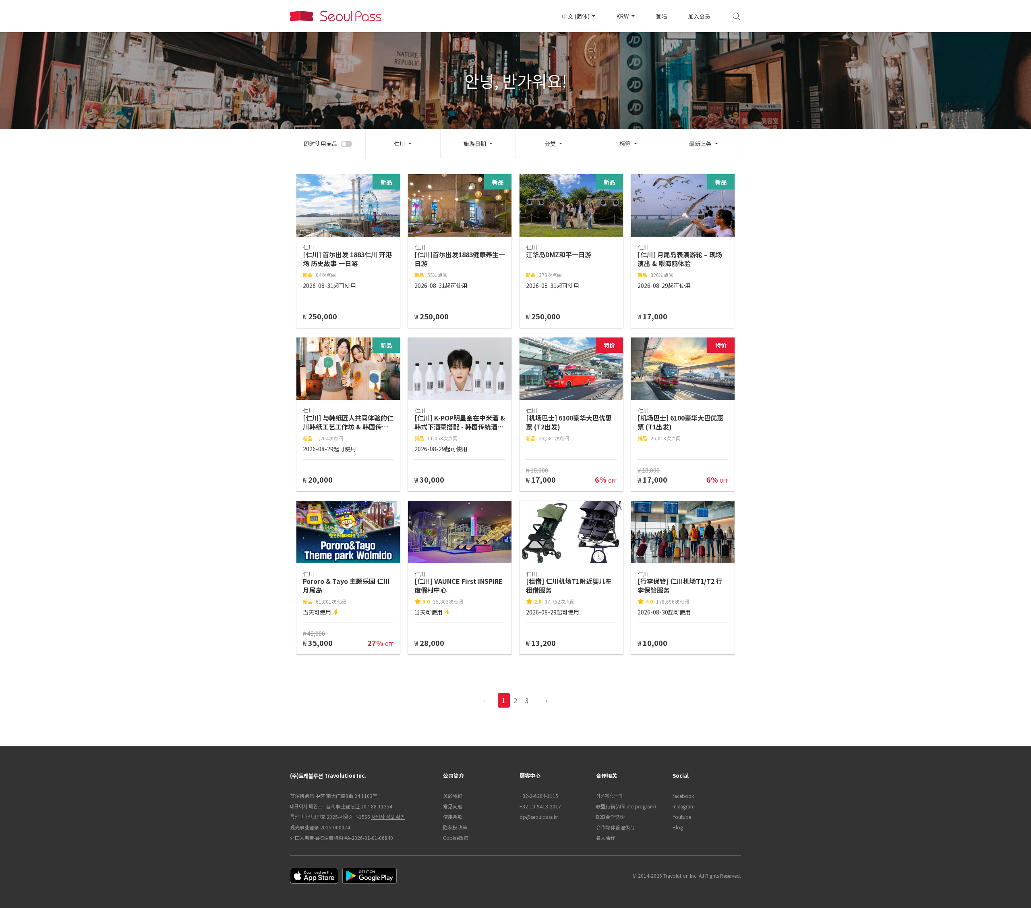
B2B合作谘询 (610, 816)
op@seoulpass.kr (539, 816)
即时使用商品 (320, 144)
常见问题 (452, 806)
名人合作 (605, 837)
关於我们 (452, 795)
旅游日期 (475, 144)
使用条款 (452, 816)
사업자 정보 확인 (388, 816)
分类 (550, 144)
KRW (623, 16)
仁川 (399, 144)
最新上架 (700, 144)
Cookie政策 (455, 837)
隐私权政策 (455, 827)
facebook (683, 795)
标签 (625, 144)
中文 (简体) (576, 16)
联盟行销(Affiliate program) (626, 806)
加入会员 (699, 16)
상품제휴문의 (609, 795)
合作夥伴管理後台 (615, 827)
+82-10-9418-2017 (540, 806)
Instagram (684, 806)
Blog (678, 827)
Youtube (682, 816)
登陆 (661, 16)
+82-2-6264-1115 (539, 795)
